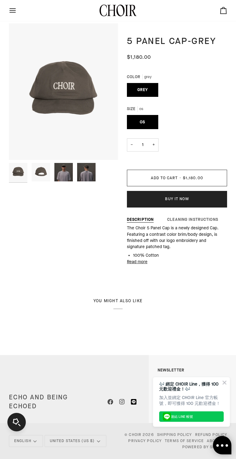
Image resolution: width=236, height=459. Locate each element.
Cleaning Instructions (192, 219)
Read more (137, 262)
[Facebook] (110, 402)
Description (140, 219)
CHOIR (135, 434)
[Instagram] (122, 402)
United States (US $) (72, 440)
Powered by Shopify (204, 447)
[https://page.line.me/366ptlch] (133, 402)
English (22, 440)
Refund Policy (211, 434)
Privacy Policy (145, 440)
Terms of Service (184, 440)
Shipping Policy (174, 434)
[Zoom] (20, 148)
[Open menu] (18, 10)
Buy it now (177, 198)
